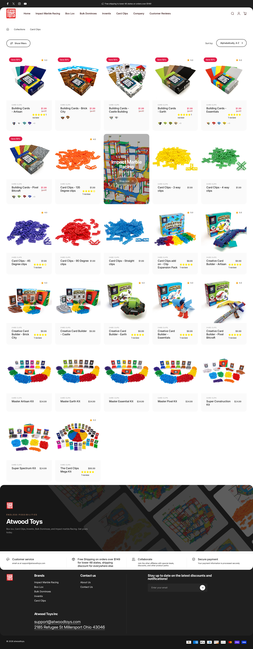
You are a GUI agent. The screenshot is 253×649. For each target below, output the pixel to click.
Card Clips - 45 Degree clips (21, 262)
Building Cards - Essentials (216, 110)
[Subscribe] (202, 587)
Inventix (38, 596)
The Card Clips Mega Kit (69, 470)
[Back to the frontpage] (7, 29)
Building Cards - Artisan (21, 110)
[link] (69, 627)
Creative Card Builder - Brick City (20, 334)
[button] (39, 114)
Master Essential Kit (121, 401)
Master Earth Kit (70, 401)
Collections (19, 29)
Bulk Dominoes (42, 591)
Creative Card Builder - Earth (118, 332)
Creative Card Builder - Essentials (166, 334)
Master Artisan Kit (23, 401)
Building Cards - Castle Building (119, 110)
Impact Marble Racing (46, 582)
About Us (85, 582)
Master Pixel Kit (167, 401)
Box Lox (38, 587)
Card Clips (17, 105)
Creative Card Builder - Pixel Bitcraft (215, 334)
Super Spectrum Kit (24, 468)
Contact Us (86, 587)
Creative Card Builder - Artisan (216, 262)
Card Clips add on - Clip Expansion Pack (167, 264)
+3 (34, 123)
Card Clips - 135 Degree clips (70, 189)
